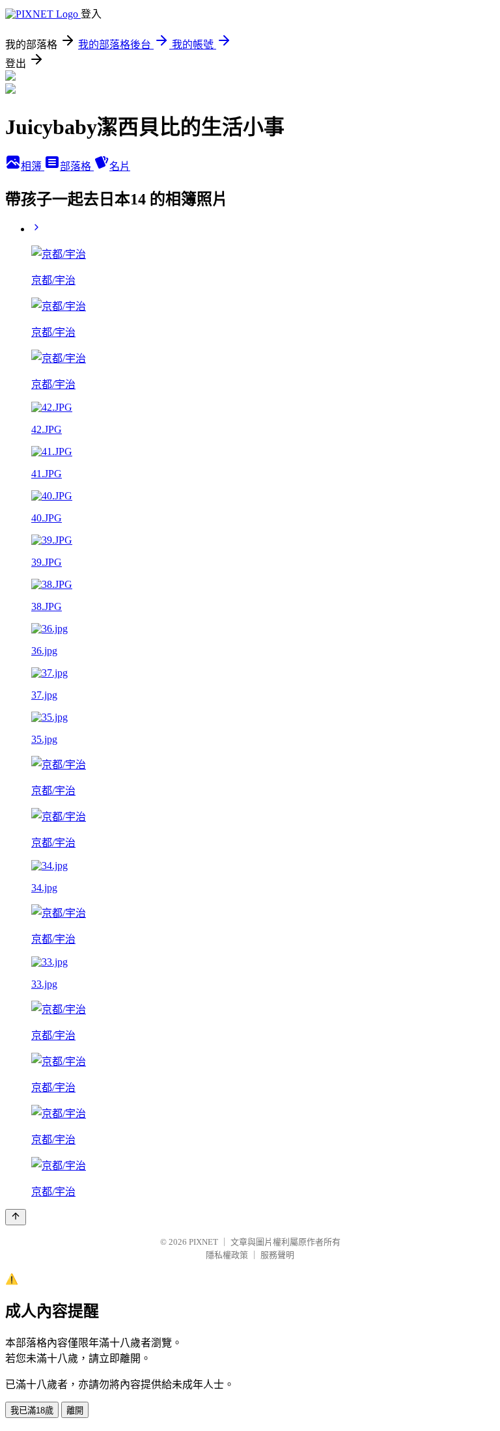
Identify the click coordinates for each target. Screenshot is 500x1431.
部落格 (77, 166)
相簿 (32, 166)
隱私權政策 (227, 1255)
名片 (119, 166)
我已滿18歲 (31, 1410)
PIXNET (203, 1242)
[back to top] (15, 1217)
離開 (74, 1410)
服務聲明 (277, 1255)
